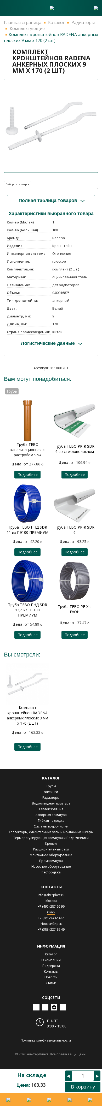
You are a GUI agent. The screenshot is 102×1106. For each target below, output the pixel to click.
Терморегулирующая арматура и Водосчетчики (51, 838)
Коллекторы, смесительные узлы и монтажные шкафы (51, 832)
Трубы (51, 786)
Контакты (51, 971)
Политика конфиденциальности (46, 1040)
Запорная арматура (51, 815)
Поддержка (51, 965)
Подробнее (28, 474)
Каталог (51, 954)
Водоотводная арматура (51, 803)
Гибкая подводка (51, 820)
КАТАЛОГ (51, 778)
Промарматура (51, 861)
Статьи (51, 983)
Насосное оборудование (51, 866)
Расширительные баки (51, 849)
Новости (51, 977)
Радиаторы (51, 797)
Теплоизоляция (51, 809)
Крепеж (51, 843)
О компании (51, 960)
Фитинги (51, 792)
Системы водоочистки (51, 826)
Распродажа (51, 872)
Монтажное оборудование (51, 855)
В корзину (83, 1087)
